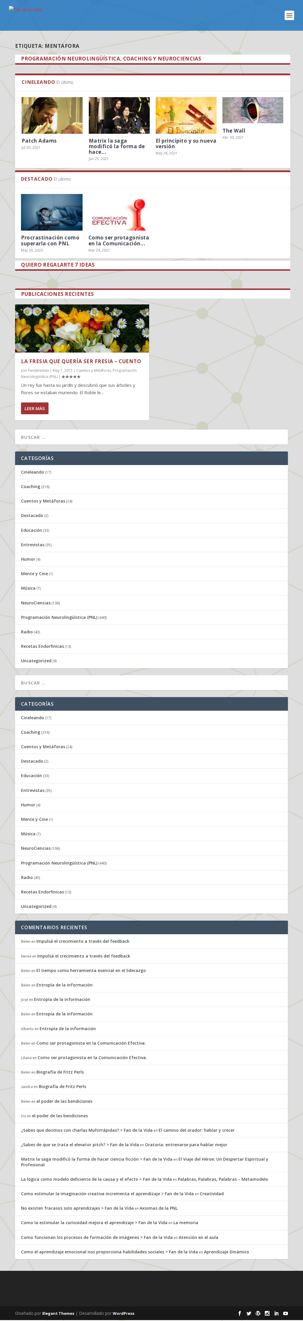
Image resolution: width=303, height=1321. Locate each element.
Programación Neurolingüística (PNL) (59, 617)
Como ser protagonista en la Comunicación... (118, 240)
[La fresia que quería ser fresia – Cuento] (82, 328)
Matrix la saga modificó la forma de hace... (117, 146)
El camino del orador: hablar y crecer (197, 1130)
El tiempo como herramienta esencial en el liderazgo (91, 970)
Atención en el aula (198, 1237)
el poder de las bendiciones (64, 1101)
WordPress (123, 1313)
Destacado (32, 515)
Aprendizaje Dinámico (226, 1252)
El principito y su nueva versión (186, 143)
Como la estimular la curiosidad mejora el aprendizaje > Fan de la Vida (94, 1222)
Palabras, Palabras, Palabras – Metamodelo (223, 1179)
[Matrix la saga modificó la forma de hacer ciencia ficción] (119, 115)
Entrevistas (32, 544)
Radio (27, 632)
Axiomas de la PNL (159, 1208)
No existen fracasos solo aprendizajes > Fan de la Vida (77, 1208)
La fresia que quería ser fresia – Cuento (81, 361)
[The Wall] (253, 110)
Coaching (30, 486)
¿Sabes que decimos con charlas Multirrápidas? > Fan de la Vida (87, 1130)
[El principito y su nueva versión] (186, 115)
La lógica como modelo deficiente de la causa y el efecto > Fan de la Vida (96, 1179)
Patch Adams (39, 140)
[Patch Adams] (52, 115)
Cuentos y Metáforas (93, 370)
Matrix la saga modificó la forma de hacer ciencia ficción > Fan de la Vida (97, 1159)
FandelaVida (38, 370)
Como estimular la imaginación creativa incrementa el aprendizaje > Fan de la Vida (107, 1193)
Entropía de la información (64, 985)
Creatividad (212, 1193)
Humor (28, 559)
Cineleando (32, 472)
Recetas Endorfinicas (42, 646)
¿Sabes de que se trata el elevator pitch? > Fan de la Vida (80, 1144)
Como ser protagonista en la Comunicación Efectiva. (91, 1043)
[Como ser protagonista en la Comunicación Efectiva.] (119, 212)
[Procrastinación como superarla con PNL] (51, 212)
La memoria (185, 1222)
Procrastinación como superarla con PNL (50, 240)
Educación (31, 530)
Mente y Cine (34, 573)
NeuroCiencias (36, 603)
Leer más (35, 408)
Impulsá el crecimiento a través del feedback (82, 941)
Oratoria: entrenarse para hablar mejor (186, 1144)
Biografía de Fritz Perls (60, 1072)
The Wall (234, 130)
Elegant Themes (58, 1313)
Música (28, 588)
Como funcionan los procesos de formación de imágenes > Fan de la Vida (97, 1237)
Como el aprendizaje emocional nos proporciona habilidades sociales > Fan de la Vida (109, 1252)
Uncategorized (36, 660)
